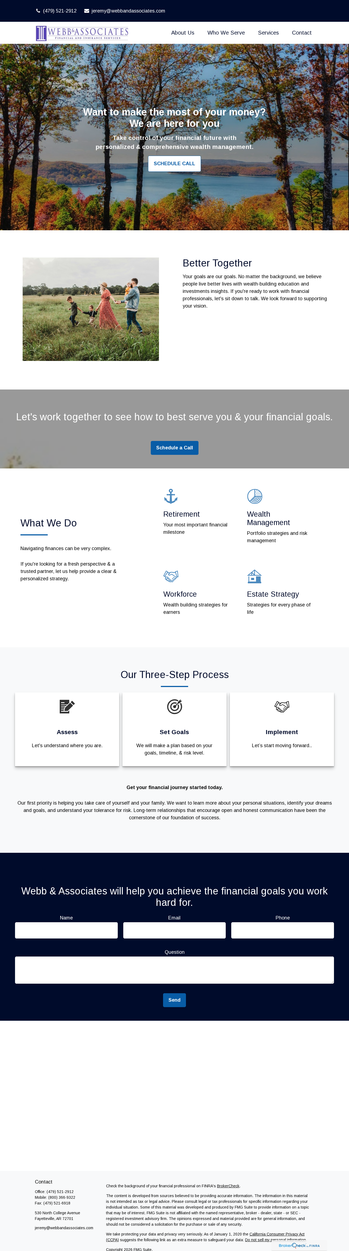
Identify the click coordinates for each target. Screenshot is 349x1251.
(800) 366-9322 (61, 1197)
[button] (183, 32)
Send (174, 1000)
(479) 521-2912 (60, 11)
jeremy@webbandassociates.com (128, 11)
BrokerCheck (228, 1186)
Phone (283, 918)
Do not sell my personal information (275, 1240)
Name (66, 918)
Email (174, 918)
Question (175, 952)
